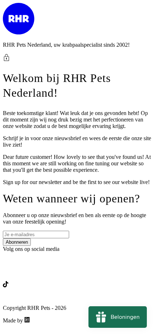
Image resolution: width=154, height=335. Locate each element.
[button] (77, 57)
